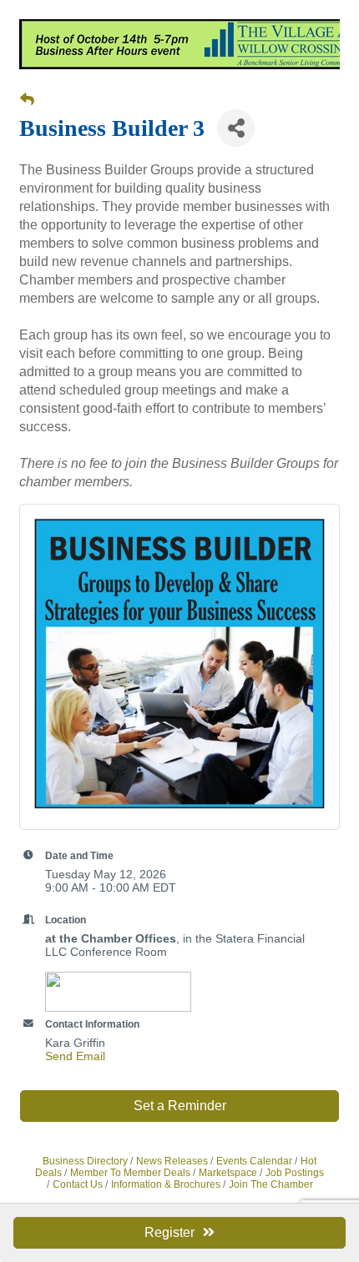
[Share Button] (236, 128)
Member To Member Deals (130, 1173)
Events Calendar (254, 1161)
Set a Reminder (180, 1106)
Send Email (75, 1056)
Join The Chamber (271, 1184)
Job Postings (294, 1173)
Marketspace (228, 1173)
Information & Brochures (165, 1184)
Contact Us (78, 1184)
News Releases (172, 1161)
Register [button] (169, 1232)
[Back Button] (27, 100)
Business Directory (85, 1161)
